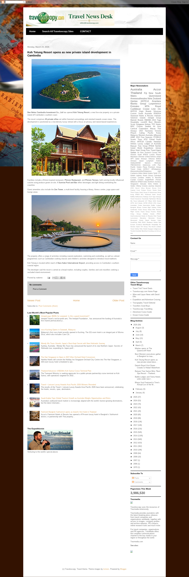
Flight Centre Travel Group (140, 211)
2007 (135, 460)
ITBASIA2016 (135, 165)
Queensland (155, 96)
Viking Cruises (142, 186)
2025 (135, 397)
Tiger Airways (156, 196)
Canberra (134, 173)
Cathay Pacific (146, 133)
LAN (154, 165)
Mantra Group (138, 103)
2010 (135, 450)
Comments (138, 482)
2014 (135, 436)
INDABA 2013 (150, 120)
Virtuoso (151, 159)
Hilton (140, 173)
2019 (135, 418)
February (139, 389)
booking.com (152, 231)
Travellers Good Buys (141, 306)
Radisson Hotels (152, 222)
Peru (148, 150)
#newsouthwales (138, 98)
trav (131, 233)
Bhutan (148, 188)
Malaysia (134, 135)
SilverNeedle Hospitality (150, 224)
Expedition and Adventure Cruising (146, 300)
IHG (159, 109)
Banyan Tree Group (138, 146)
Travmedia (145, 199)
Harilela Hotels (148, 214)
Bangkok (133, 207)
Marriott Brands (136, 120)
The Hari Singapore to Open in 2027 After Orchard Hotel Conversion (68, 357)
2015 (135, 432)
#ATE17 (146, 169)
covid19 (144, 122)
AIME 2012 (135, 137)
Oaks (159, 220)
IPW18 (151, 146)
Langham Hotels (153, 161)
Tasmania (149, 131)
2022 (135, 407)
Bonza (154, 188)
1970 (135, 467)
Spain (138, 226)
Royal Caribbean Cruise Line (145, 107)
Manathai (143, 218)
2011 (135, 446)
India (145, 182)
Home (32, 31)
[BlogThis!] (56, 277)
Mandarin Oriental (137, 157)
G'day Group (135, 214)
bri (158, 231)
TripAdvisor (152, 199)
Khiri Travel (157, 216)
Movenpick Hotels (136, 220)
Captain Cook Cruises (138, 190)
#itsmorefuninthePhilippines (141, 171)
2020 (135, 415)
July (137, 331)
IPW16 (145, 154)
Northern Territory (154, 182)
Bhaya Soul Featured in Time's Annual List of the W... (147, 383)
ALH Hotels (138, 203)
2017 (135, 425)
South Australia (145, 113)
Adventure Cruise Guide (142, 312)
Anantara (156, 101)
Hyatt (140, 154)
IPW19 (137, 194)
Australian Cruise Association (140, 205)
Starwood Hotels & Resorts (141, 116)
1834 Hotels (157, 201)
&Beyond (157, 135)
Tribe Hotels (143, 229)
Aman (159, 203)
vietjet (158, 157)
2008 (135, 457)
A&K (159, 171)
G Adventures (152, 192)
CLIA (159, 188)
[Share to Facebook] (61, 277)
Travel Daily (135, 169)
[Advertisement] (147, 63)
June (138, 335)
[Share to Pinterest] (64, 277)
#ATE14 (145, 101)
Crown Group (142, 209)
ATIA (154, 203)
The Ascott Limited (154, 226)
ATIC (146, 139)
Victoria (158, 131)
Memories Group (154, 218)
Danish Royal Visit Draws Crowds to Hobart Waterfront (147, 366)
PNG (139, 222)
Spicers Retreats (153, 163)
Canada (149, 142)
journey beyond (155, 186)
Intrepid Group (154, 118)
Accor (157, 89)
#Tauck (133, 133)
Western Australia (145, 135)
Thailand (136, 92)
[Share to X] (59, 277)
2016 (135, 429)
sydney (139, 175)
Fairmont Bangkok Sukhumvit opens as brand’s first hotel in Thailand (68, 412)
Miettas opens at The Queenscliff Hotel (143, 349)
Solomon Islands (138, 118)
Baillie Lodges (156, 205)
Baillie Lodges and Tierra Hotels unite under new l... (147, 378)
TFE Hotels (156, 124)
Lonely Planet (155, 154)
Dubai (150, 209)
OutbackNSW (135, 163)
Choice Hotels (151, 190)
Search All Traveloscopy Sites (57, 31)
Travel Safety (134, 229)
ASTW (145, 203)
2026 (135, 325)
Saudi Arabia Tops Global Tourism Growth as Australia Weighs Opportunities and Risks (76, 398)
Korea (158, 133)
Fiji (145, 93)
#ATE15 (133, 111)
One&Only (133, 222)
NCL (142, 194)
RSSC (144, 222)
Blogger (123, 569)
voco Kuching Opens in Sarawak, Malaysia (58, 330)
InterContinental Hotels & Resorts (141, 216)
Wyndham (145, 231)
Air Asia (157, 126)
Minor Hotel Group (137, 150)
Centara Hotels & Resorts (149, 177)
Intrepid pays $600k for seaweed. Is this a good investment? (65, 316)
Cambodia (133, 209)
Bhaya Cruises (142, 207)
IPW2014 (157, 113)
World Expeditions (145, 148)
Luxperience (155, 103)
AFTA (132, 203)
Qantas (134, 101)
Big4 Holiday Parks (154, 207)
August (139, 328)
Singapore (134, 184)
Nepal (147, 220)
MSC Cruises (136, 126)
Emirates (134, 106)
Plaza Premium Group (152, 167)
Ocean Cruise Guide (141, 315)
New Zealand (154, 98)
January (139, 393)
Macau (153, 129)
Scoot (132, 124)
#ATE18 (140, 142)
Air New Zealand (144, 152)
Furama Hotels (156, 211)
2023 (135, 404)
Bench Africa (139, 188)
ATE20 (150, 203)
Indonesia (146, 165)
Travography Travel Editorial (144, 303)
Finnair (158, 180)
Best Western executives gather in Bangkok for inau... (148, 355)
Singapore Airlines (143, 124)
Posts (136, 478)
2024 (135, 401)
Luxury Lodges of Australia (149, 144)
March (138, 345)
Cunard (154, 152)
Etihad (152, 139)
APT (132, 159)
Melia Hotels (148, 173)
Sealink (148, 126)
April (138, 342)
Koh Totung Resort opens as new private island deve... (146, 361)
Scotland (139, 224)
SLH (150, 196)
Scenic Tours (136, 139)
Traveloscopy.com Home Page (145, 291)
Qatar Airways (141, 159)
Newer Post (33, 300)
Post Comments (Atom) (48, 306)
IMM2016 (134, 182)
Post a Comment (39, 289)
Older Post (118, 300)
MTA (147, 106)
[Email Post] (49, 278)
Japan (141, 161)
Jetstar (158, 148)
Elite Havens (156, 209)
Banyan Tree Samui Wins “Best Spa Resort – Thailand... (147, 372)
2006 (135, 464)
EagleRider (149, 180)
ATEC (132, 188)
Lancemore (134, 218)
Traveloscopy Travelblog (142, 309)
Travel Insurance (135, 199)
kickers (106, 569)
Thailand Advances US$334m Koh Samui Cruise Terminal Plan (66, 371)
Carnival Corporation (139, 129)
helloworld (141, 201)
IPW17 (159, 214)
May (138, 338)
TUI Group (144, 226)
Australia (136, 89)
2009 (135, 453)
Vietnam (157, 116)
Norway (153, 220)
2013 (135, 439)
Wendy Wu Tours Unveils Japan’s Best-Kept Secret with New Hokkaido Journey (73, 343)
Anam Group (148, 175)
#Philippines (156, 169)
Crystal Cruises (136, 180)
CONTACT (85, 31)
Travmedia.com (136, 542)
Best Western (155, 122)
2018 (135, 422)
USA (141, 131)
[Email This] (53, 277)
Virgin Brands (145, 111)
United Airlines (150, 157)
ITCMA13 (157, 137)
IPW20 (140, 182)
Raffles (132, 196)
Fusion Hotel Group (141, 192)
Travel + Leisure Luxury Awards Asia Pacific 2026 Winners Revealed (68, 385)
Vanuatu (143, 184)
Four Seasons (146, 137)
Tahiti (155, 173)
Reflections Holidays (141, 196)
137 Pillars (148, 201)
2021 (135, 411)
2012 (135, 443)
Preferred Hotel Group (153, 194)
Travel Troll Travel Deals (142, 288)
